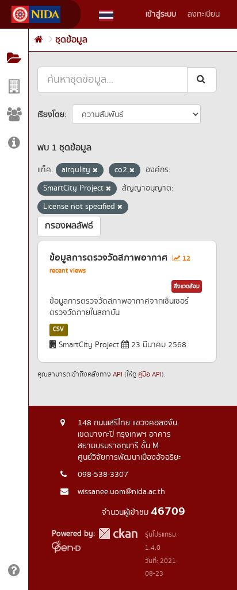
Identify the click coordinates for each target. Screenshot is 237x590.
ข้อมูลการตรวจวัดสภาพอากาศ (108, 257)
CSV (58, 329)
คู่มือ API (150, 374)
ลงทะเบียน (204, 14)
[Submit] (202, 79)
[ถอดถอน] (95, 170)
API (118, 374)
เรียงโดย (50, 115)
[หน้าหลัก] (39, 39)
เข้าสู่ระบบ (161, 14)
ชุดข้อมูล (71, 39)
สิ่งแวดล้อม (187, 286)
